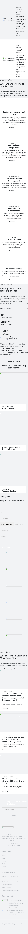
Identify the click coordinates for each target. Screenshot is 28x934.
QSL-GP (11, 691)
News (5, 691)
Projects (4, 861)
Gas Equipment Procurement (10, 876)
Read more (5, 708)
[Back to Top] (25, 931)
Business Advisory (7, 884)
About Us (4, 858)
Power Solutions (6, 887)
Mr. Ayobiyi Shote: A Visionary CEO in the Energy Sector (13, 781)
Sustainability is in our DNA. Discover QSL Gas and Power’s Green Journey (13, 739)
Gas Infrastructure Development (11, 879)
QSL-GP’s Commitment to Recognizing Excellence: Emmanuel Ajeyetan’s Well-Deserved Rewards (13, 696)
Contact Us (5, 864)
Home (3, 855)
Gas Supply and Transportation (10, 882)
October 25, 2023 (13, 907)
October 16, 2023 (13, 916)
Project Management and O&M (10, 890)
